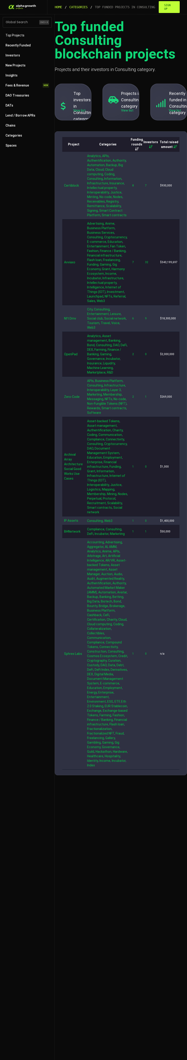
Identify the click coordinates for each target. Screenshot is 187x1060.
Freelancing (111, 260)
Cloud (100, 169)
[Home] (21, 7)
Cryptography (97, 660)
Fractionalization (99, 729)
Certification (96, 619)
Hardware (120, 751)
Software (94, 412)
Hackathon (104, 751)
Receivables (96, 201)
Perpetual (94, 498)
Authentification (99, 160)
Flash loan (94, 260)
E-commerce (96, 242)
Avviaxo (69, 262)
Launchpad (95, 296)
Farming (100, 349)
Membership (112, 394)
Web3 (101, 301)
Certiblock (71, 185)
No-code (105, 197)
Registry (112, 201)
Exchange (94, 710)
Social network (115, 318)
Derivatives (119, 669)
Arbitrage (94, 556)
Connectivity (115, 439)
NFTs (108, 296)
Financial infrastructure (104, 255)
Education (115, 242)
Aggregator (95, 547)
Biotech (106, 601)
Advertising (95, 223)
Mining (112, 494)
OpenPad (71, 354)
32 (146, 262)
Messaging (95, 399)
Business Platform (101, 228)
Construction (96, 651)
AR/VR (110, 560)
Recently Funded (18, 45)
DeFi (124, 345)
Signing (92, 210)
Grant (106, 269)
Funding (93, 264)
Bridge (103, 606)
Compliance (95, 439)
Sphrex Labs (73, 654)
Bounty (92, 606)
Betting (117, 597)
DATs (9, 105)
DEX (90, 349)
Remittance (96, 206)
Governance (96, 359)
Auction (107, 574)
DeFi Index (102, 669)
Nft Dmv (70, 318)
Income (110, 273)
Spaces (11, 145)
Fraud (120, 733)
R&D (110, 372)
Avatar (122, 592)
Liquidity (109, 363)
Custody (93, 665)
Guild (90, 751)
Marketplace (96, 372)
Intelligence (95, 287)
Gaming (105, 264)
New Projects (15, 65)
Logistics (94, 489)
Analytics (94, 156)
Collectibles (95, 633)
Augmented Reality (110, 578)
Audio (118, 574)
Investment (115, 292)
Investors (12, 55)
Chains (10, 125)
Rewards (93, 408)
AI (106, 547)
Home (58, 7)
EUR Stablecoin (116, 706)
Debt (120, 665)
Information (113, 178)
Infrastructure (97, 183)
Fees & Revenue (26, 85)
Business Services (100, 232)
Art (104, 556)
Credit (122, 656)
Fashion (93, 251)
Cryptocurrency (115, 237)
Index (91, 765)
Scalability (113, 206)
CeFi (106, 615)
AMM (113, 547)
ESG (110, 701)
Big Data (93, 601)
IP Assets (71, 520)
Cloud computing (99, 624)
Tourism (93, 323)
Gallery (110, 738)
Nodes (117, 197)
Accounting (95, 542)
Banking (114, 340)
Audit (91, 578)
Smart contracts (114, 215)
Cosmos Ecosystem (102, 656)
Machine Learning (100, 368)
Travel (105, 323)
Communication (110, 435)
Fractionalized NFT (100, 733)
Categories (78, 7)
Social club (95, 318)
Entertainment (98, 246)
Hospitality (112, 756)
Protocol (109, 498)
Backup (111, 165)
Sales (91, 301)
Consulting (95, 178)
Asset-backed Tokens (103, 421)
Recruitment (96, 503)
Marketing (94, 394)
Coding (109, 174)
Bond (91, 345)
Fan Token (117, 246)
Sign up (167, 7)
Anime (109, 223)
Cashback (94, 615)
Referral (119, 296)
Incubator (94, 278)
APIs (105, 156)
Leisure (115, 314)
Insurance (116, 183)
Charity (117, 430)
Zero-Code (72, 397)
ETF (117, 701)
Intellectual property (102, 188)
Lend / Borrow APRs (20, 115)
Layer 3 (115, 390)
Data (111, 665)
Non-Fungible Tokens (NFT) (107, 403)
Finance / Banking (113, 251)
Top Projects (14, 35)
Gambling (94, 742)
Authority (119, 160)
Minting (92, 197)
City (90, 309)
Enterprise (94, 462)
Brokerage (117, 606)
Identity (92, 761)
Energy (92, 692)
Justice (116, 192)
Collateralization (99, 628)
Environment (96, 701)
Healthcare (95, 756)
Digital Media (103, 674)
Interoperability (98, 192)
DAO (116, 345)
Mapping (108, 489)
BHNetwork (72, 531)
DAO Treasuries (17, 95)
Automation (96, 165)
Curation (114, 660)
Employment (112, 457)
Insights (11, 75)
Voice (115, 323)
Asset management (102, 425)
